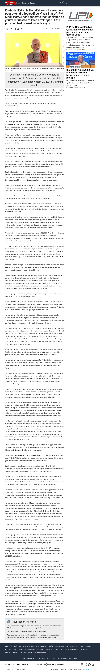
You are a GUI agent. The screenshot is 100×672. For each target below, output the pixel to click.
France (31, 652)
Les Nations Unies (37, 649)
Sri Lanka (84, 649)
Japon (26, 649)
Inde (7, 646)
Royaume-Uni (40, 652)
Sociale (32, 3)
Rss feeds (8, 664)
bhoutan (43, 646)
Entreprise (25, 3)
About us (54, 669)
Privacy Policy (62, 669)
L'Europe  (89, 646)
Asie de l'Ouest (11, 649)
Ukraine (8, 652)
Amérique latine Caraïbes (69, 649)
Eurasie (69, 646)
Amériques (53, 646)
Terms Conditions (74, 669)
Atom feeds (16, 664)
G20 (25, 652)
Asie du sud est (33, 646)
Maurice (49, 649)
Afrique (61, 646)
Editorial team (85, 669)
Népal (20, 649)
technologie (78, 646)
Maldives (22, 646)
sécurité (13, 646)
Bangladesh (17, 652)
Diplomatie (17, 3)
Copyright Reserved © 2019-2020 (15, 669)
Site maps (24, 664)
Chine (56, 649)
